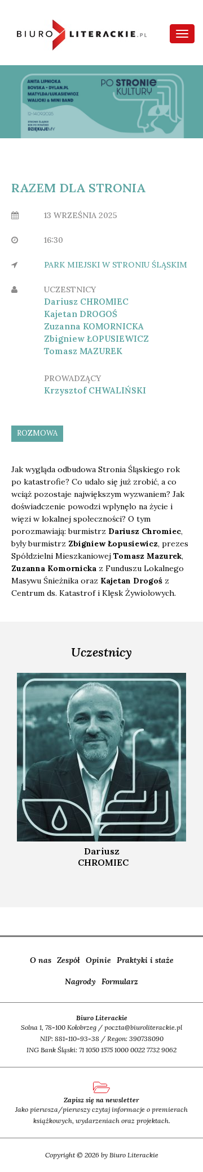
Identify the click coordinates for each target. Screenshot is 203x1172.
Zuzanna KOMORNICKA (94, 326)
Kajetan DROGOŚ (80, 314)
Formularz (120, 981)
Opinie (98, 960)
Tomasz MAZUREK (83, 351)
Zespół (68, 960)
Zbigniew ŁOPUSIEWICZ (96, 338)
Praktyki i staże (145, 960)
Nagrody (80, 981)
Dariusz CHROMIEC (86, 301)
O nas (40, 960)
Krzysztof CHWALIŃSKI (95, 390)
